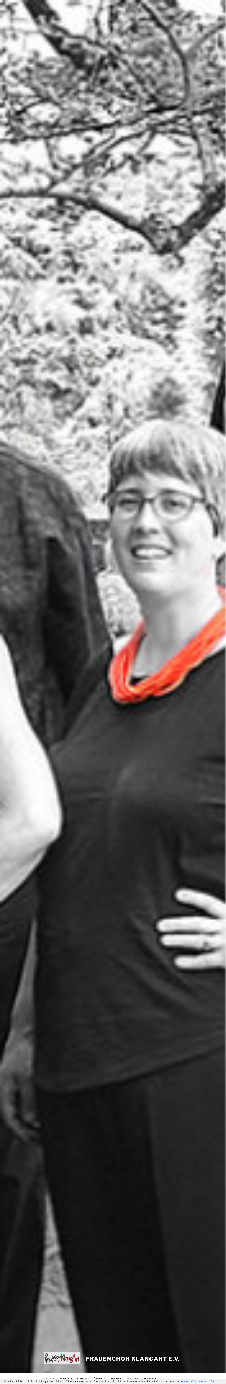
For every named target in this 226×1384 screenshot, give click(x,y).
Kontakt (115, 1378)
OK (212, 1381)
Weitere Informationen (194, 1381)
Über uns (98, 1378)
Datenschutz (150, 1378)
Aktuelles (64, 1378)
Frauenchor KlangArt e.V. (133, 1358)
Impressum (132, 1378)
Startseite (48, 1378)
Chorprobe (82, 1378)
